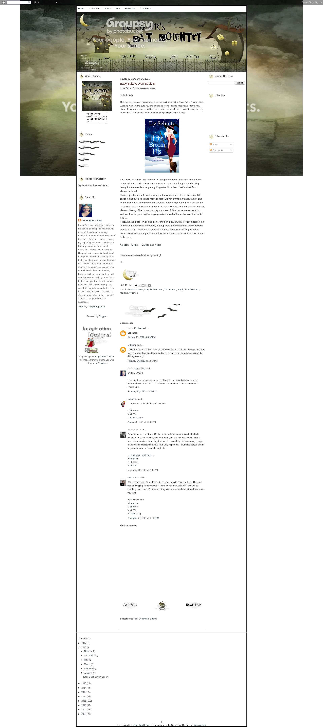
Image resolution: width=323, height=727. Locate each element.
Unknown (132, 345)
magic (180, 289)
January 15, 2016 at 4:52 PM (142, 337)
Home (81, 8)
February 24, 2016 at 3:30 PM (142, 391)
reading (124, 292)
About (108, 8)
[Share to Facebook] (149, 285)
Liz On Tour (94, 8)
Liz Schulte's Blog (92, 220)
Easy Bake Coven (153, 289)
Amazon (124, 244)
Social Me (130, 8)
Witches (133, 292)
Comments (217, 150)
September (89, 655)
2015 (84, 683)
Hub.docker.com (135, 417)
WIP (118, 8)
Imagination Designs (104, 356)
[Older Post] (130, 608)
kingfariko (132, 399)
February (88, 668)
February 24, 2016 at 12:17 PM (143, 361)
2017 (84, 643)
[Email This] (139, 285)
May (86, 660)
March (87, 664)
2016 (84, 647)
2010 (84, 705)
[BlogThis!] (143, 285)
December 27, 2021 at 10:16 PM (143, 518)
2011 (84, 701)
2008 (84, 714)
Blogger (102, 316)
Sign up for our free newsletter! (93, 185)
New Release (192, 289)
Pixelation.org (134, 513)
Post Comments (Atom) (145, 618)
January (88, 673)
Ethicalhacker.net (136, 499)
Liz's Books (145, 8)
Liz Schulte (170, 289)
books (131, 289)
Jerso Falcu (133, 429)
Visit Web (132, 414)
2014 (84, 688)
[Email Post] (135, 285)
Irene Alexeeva (100, 363)
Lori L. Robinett (135, 328)
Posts (215, 144)
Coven (139, 289)
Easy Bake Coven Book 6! (96, 677)
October (88, 651)
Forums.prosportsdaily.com (141, 455)
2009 (84, 709)
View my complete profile (91, 306)
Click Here (133, 410)
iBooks (135, 244)
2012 (84, 696)
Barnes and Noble (151, 244)
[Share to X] (146, 285)
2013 (84, 692)
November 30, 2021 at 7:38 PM (143, 470)
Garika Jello (133, 477)
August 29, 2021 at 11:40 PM (142, 422)
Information (133, 458)
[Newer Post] (194, 608)
